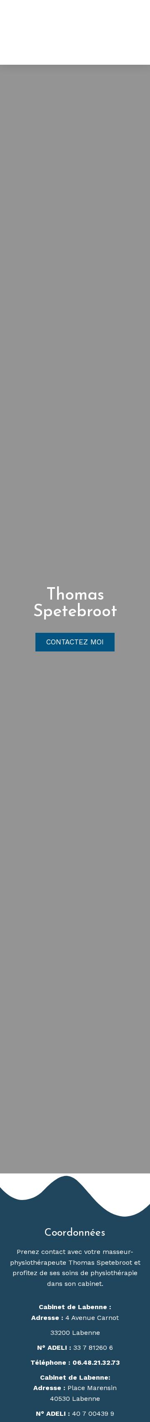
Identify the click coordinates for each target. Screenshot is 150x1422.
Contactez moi (75, 642)
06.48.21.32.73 (96, 1362)
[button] (138, 31)
